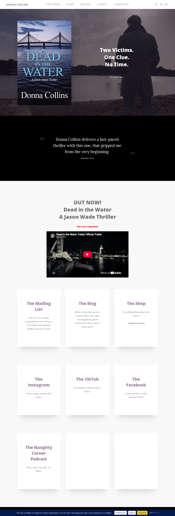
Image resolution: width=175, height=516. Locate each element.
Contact (102, 4)
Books (69, 4)
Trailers (85, 4)
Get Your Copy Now (87, 226)
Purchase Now (117, 77)
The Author (53, 4)
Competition (121, 4)
